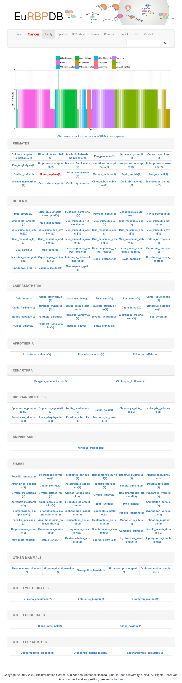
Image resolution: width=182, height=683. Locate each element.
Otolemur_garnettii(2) (131, 156)
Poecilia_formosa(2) (24, 476)
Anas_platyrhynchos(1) (51, 418)
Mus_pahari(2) (50, 250)
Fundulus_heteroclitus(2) (77, 503)
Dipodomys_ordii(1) (24, 268)
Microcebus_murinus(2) (158, 183)
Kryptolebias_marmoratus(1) (131, 539)
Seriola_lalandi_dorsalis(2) (158, 530)
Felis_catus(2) (104, 298)
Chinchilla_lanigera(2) (23, 222)
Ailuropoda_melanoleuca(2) (131, 316)
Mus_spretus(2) (23, 213)
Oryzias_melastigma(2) (24, 494)
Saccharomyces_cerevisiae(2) (145, 652)
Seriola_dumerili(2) (131, 485)
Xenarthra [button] (23, 370)
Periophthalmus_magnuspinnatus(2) (51, 512)
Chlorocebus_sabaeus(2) (104, 183)
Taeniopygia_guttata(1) (104, 418)
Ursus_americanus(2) (50, 298)
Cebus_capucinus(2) (158, 156)
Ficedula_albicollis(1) (77, 418)
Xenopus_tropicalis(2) (91, 447)
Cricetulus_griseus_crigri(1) (158, 258)
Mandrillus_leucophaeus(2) (104, 165)
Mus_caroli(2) (23, 250)
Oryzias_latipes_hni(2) (51, 494)
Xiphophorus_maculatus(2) (77, 512)
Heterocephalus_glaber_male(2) (104, 249)
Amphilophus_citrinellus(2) (51, 503)
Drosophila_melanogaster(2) (91, 652)
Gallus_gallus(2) (104, 410)
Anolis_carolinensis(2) (77, 409)
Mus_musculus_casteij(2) (77, 231)
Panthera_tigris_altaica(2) (50, 325)
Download (109, 34)
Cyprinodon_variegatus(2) (158, 512)
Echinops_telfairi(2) (145, 354)
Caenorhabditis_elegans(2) (37, 652)
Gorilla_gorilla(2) (24, 174)
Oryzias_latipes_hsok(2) (77, 494)
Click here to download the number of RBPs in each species (91, 136)
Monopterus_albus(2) (131, 521)
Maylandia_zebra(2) (24, 540)
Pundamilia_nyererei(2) (158, 494)
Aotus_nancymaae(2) (77, 174)
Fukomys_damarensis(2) (77, 213)
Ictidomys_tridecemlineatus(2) (77, 258)
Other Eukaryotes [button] (30, 642)
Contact (148, 34)
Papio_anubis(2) (131, 174)
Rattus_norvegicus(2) (158, 240)
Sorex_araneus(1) (104, 325)
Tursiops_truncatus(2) (51, 307)
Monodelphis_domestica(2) (59, 570)
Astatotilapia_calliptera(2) (77, 485)
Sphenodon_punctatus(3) (24, 409)
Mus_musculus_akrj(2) (131, 222)
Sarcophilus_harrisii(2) (91, 570)
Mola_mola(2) (131, 503)
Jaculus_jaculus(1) (50, 268)
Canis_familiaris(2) (23, 307)
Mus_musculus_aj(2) (104, 222)
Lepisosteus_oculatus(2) (77, 521)
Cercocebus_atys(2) (50, 183)
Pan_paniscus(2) (104, 156)
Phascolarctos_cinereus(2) (26, 570)
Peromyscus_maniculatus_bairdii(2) (131, 249)
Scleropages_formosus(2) (50, 476)
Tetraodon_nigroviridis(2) (158, 521)
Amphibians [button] (23, 437)
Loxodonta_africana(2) (37, 354)
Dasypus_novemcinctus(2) (50, 381)
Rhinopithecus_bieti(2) (50, 156)
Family (48, 34)
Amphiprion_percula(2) (158, 503)
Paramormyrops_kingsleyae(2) (24, 512)
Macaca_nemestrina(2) (24, 183)
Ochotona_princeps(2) (158, 249)
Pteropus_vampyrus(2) (77, 316)
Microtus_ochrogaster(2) (23, 258)
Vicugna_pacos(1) (77, 325)
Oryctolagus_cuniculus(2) (50, 258)
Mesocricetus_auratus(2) (131, 213)
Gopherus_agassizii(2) (51, 409)
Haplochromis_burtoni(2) (104, 476)
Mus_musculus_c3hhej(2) (24, 231)
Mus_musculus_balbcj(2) (158, 222)
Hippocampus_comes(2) (23, 530)
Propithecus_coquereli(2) (50, 165)
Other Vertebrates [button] (31, 588)
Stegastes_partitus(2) (77, 476)
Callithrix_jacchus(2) (131, 183)
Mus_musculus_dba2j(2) (131, 231)
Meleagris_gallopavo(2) (158, 409)
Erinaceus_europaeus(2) (158, 307)
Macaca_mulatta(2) (104, 174)
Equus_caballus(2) (23, 316)
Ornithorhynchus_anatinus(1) (156, 570)
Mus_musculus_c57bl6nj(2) (51, 231)
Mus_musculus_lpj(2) (23, 240)
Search (95, 34)
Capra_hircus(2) (131, 307)
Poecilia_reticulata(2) (158, 485)
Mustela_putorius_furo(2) (104, 307)
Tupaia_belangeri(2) (104, 259)
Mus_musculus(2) (50, 222)
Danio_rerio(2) (50, 540)
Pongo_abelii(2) (158, 174)
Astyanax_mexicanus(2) (23, 503)
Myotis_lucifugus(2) (104, 316)
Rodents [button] (20, 201)
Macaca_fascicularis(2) (77, 165)
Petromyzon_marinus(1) (144, 599)
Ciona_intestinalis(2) (50, 626)
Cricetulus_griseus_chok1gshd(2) (50, 213)
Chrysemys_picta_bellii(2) (131, 409)
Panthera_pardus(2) (51, 316)
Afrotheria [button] (23, 343)
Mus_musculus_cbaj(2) (104, 231)
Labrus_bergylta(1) (104, 540)
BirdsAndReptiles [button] (29, 397)
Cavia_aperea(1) (131, 259)
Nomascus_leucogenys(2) (131, 165)
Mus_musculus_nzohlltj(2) (77, 240)
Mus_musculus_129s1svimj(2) (77, 222)
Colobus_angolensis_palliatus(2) (24, 156)
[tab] (91, 143)
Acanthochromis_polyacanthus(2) (50, 521)
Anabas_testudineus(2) (158, 476)
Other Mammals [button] (27, 557)
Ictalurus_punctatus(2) (131, 476)
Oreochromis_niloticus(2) (50, 530)
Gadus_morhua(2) (50, 485)
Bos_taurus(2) (131, 298)
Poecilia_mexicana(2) (23, 521)
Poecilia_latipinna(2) (131, 512)
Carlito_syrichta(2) (77, 183)
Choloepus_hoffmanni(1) (131, 381)
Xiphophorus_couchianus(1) (158, 539)
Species (62, 34)
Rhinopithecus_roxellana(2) (158, 165)
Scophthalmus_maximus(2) (104, 530)
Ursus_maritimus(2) (77, 298)
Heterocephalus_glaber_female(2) (77, 249)
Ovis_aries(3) (24, 298)
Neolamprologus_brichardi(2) (131, 494)
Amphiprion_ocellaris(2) (23, 485)
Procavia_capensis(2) (91, 354)
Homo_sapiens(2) (50, 174)
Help (136, 34)
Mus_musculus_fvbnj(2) (158, 231)
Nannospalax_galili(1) (77, 267)
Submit (125, 34)
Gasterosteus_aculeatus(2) (104, 521)
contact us (116, 679)
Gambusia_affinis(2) (131, 530)
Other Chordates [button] (29, 615)
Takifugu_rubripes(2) (104, 485)
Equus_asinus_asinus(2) (78, 307)
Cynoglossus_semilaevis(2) (78, 530)
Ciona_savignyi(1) (131, 626)
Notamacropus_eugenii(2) (123, 570)
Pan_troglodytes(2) (23, 165)
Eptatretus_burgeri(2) (91, 599)
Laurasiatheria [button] (27, 285)
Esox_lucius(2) (104, 503)
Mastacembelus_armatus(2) (77, 539)
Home (19, 34)
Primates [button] (21, 143)
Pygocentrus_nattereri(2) (104, 512)
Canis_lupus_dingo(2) (158, 298)
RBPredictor (78, 34)
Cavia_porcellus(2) (158, 213)
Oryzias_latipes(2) (104, 494)
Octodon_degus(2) (104, 213)
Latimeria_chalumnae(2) (37, 599)
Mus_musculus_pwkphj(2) (104, 240)
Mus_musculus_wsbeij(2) (131, 240)
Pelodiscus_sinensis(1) (24, 418)
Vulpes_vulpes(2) (23, 325)
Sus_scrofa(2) (158, 316)
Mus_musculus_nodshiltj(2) (50, 240)
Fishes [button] (19, 463)
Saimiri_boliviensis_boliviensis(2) (77, 156)
